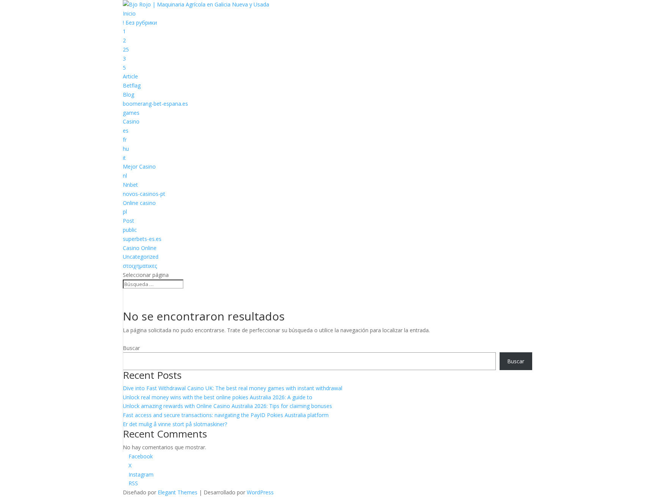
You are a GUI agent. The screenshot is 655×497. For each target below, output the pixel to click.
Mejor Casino (139, 166)
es (125, 130)
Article (130, 76)
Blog (128, 94)
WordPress (260, 492)
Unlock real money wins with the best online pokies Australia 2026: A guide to (217, 397)
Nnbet (130, 184)
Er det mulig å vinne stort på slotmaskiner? (175, 424)
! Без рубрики (140, 22)
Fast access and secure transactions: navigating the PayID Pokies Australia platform (226, 415)
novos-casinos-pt (144, 193)
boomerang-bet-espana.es (155, 103)
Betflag (132, 85)
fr (125, 139)
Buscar (131, 348)
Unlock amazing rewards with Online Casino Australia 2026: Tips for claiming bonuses (227, 405)
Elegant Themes (177, 492)
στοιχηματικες (140, 265)
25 (126, 49)
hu (126, 148)
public (130, 229)
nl (125, 175)
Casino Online (140, 248)
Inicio (129, 13)
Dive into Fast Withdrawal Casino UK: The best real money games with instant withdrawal (232, 388)
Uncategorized (140, 256)
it (124, 157)
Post (128, 220)
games (131, 112)
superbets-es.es (142, 238)
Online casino (139, 202)
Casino (131, 121)
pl (125, 211)
